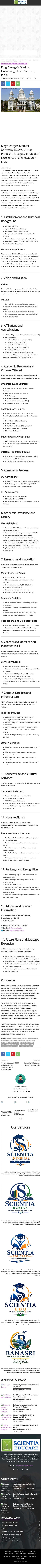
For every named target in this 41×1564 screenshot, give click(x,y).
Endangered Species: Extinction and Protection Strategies (25, 1406)
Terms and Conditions (19, 1551)
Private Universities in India (9, 1522)
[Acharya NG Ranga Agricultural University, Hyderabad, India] (20, 1105)
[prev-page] (19, 1119)
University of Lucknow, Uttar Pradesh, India (32, 1064)
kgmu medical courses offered (25, 1042)
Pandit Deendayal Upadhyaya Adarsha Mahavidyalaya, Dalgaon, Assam (6, 1113)
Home (2, 60)
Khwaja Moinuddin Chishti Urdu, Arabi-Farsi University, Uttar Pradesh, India (10, 1066)
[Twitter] (8, 83)
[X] (23, 1091)
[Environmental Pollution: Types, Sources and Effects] (6, 1418)
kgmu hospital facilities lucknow (25, 1040)
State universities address (26, 1044)
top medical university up (25, 1046)
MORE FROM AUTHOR (26, 1097)
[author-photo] (20, 1079)
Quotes (3, 1528)
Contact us (7, 1556)
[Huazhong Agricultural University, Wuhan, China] (6, 1487)
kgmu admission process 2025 (13, 1038)
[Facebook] (3, 83)
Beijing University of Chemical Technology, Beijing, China (23, 1505)
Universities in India (11, 60)
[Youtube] (29, 1091)
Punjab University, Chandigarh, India (33, 1110)
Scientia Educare (7, 78)
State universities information (10, 1046)
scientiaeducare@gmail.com (24, 1465)
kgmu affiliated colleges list (29, 1038)
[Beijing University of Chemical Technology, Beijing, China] (6, 1508)
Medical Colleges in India (8, 1538)
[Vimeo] (26, 1091)
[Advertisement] (20, 27)
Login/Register (33, 1556)
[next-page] (22, 1119)
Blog (25, 1556)
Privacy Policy (32, 1551)
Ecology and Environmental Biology (22, 1389)
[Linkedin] (17, 1091)
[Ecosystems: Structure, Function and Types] (6, 1428)
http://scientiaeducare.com (20, 1088)
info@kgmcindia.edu (15, 928)
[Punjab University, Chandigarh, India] (34, 1105)
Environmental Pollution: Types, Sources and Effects (23, 1416)
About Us (8, 1551)
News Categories (17, 1556)
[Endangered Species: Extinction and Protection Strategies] (6, 1408)
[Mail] (20, 1091)
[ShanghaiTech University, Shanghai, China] (6, 1497)
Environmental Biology (13, 1380)
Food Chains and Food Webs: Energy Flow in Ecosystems (25, 1396)
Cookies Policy (9, 1553)
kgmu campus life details (8, 1040)
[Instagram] (15, 1091)
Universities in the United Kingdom (11, 1541)
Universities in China (19, 1488)
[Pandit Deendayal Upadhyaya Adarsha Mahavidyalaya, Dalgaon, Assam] (7, 1105)
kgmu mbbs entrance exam (9, 1042)
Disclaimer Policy (21, 1553)
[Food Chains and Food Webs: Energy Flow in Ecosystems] (6, 1398)
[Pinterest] (13, 83)
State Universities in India (24, 60)
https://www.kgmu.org (17, 930)
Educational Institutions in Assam (11, 1535)
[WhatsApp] (18, 83)
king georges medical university (10, 1044)
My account (20, 1558)
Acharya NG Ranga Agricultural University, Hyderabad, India (19, 1112)
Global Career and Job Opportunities (12, 1531)
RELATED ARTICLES (13, 1097)
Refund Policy (32, 1553)
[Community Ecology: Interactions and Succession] (6, 1388)
